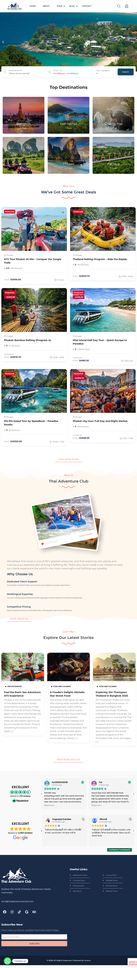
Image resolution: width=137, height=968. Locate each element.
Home (33, 6)
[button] (126, 6)
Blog (72, 6)
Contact (86, 6)
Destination (14, 70)
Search (125, 72)
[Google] (26, 912)
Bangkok (23, 124)
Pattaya (113, 164)
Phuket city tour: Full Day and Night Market (100, 421)
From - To (57, 70)
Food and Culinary (62, 686)
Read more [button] (49, 805)
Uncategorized (14, 686)
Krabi (23, 164)
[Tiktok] (19, 912)
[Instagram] (12, 912)
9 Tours (23, 128)
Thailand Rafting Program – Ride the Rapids (100, 259)
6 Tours (113, 168)
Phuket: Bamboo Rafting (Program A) (27, 340)
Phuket (68, 164)
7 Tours (68, 128)
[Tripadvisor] (34, 912)
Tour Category (103, 70)
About (46, 6)
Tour (59, 6)
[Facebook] (4, 912)
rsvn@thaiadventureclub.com (17, 901)
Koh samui (68, 124)
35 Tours (68, 168)
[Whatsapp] (7, 961)
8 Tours (113, 128)
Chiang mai (113, 124)
